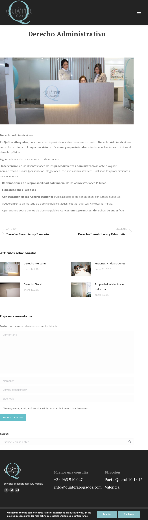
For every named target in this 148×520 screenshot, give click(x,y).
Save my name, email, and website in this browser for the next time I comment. (46, 408)
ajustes (11, 516)
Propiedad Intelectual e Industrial (109, 286)
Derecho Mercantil (34, 263)
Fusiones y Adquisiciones (110, 263)
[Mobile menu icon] (139, 12)
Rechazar (129, 514)
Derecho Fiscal (32, 284)
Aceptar (107, 514)
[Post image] (10, 269)
